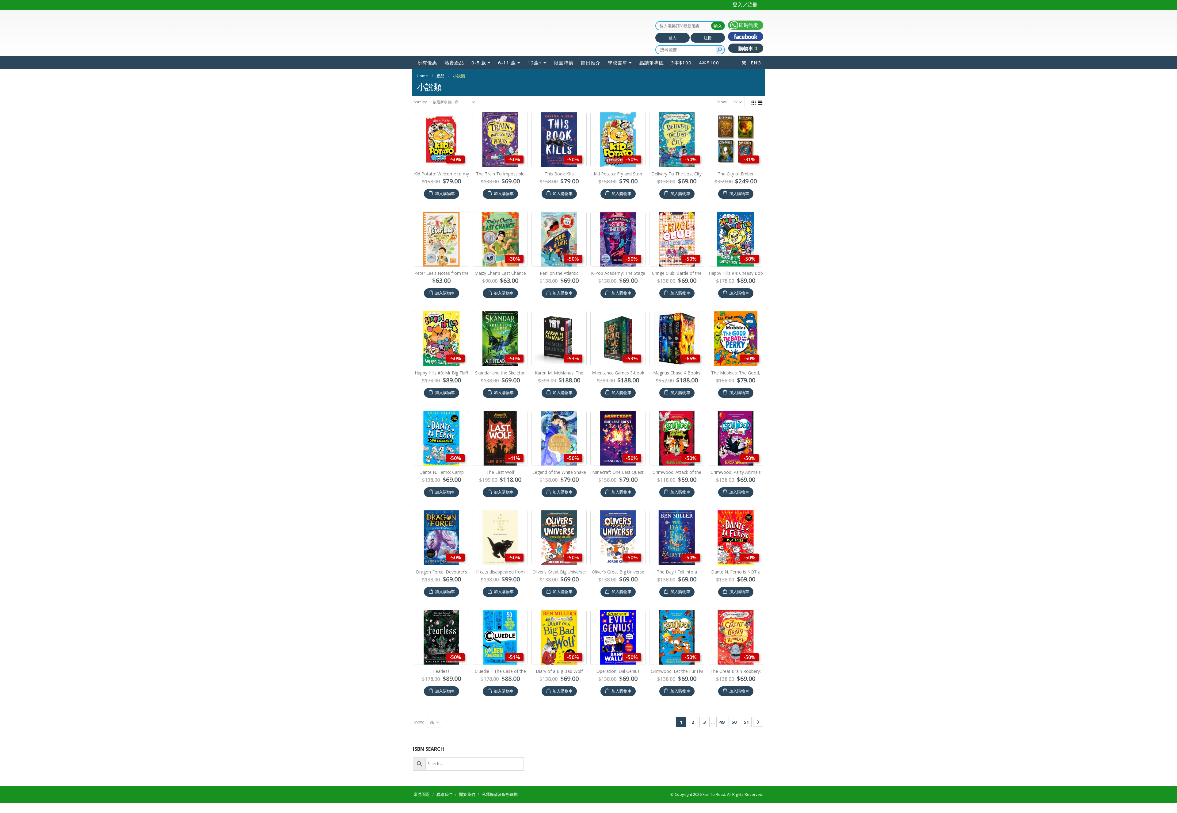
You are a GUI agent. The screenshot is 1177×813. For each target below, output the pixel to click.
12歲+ (535, 62)
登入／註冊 (745, 4)
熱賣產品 (454, 62)
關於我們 (467, 794)
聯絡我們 (444, 794)
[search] (720, 50)
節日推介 (590, 62)
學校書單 (617, 62)
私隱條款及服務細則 (500, 794)
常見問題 (422, 794)
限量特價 (563, 62)
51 (746, 722)
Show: (722, 102)
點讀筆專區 (651, 62)
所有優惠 (427, 62)
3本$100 (681, 62)
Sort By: (420, 102)
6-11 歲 (507, 62)
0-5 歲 (478, 62)
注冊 (708, 37)
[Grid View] (753, 102)
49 (722, 722)
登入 (672, 37)
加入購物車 (445, 193)
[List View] (760, 102)
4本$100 (709, 62)
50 (734, 722)
